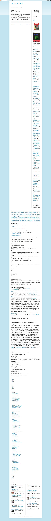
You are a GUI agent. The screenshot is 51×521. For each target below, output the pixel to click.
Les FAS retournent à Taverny (36, 116)
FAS (18, 214)
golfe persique (35, 218)
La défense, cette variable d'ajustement (16, 473)
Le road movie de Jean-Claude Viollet (16, 398)
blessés (12, 217)
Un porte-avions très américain (36, 126)
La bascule (13, 460)
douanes (39, 217)
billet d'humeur (38, 216)
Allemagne (27, 212)
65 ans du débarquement (27, 211)
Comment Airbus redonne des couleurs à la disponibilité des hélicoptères (36, 87)
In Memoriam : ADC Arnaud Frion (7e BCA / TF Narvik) (16, 240)
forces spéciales (27, 218)
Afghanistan (21, 212)
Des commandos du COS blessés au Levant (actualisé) (17, 506)
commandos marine (21, 217)
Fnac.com (34, 20)
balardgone (31, 216)
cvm (32, 217)
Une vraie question (14, 466)
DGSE (39, 213)
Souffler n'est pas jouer (14, 467)
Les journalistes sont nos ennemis (15, 400)
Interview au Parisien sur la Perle (36, 174)
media (11, 219)
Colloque (28, 213)
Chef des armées (25, 213)
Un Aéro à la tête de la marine (36, 148)
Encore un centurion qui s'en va (14, 489)
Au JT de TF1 (34, 175)
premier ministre (24, 220)
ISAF (30, 214)
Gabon (22, 214)
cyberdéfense (34, 217)
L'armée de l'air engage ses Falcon (36, 195)
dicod (36, 217)
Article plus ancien (28, 24)
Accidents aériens (17, 212)
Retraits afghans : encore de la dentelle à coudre (17, 405)
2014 (12, 386)
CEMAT (16, 213)
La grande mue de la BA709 (36, 88)
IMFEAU (29, 214)
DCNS (35, 213)
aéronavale (28, 216)
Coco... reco (13, 459)
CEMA (15, 213)
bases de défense (35, 216)
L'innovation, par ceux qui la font (30, 505)
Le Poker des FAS (34, 146)
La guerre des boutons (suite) (15, 404)
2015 (12, 385)
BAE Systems (32, 212)
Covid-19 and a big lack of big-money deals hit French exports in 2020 (36, 61)
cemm (16, 217)
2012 (12, 388)
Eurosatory (12, 214)
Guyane (27, 214)
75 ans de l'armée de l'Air (35, 211)
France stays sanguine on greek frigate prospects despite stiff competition (36, 59)
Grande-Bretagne (24, 214)
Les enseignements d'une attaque (14, 224)
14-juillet (20, 211)
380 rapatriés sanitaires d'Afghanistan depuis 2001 (32, 503)
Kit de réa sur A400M (35, 189)
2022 (12, 379)
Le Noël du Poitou (34, 121)
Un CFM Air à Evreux (13, 226)
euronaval (16, 218)
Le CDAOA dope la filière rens (36, 155)
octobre (13, 391)
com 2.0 (18, 217)
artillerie (22, 216)
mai (12, 477)
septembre (13, 392)
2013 (12, 387)
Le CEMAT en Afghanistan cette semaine (16, 407)
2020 (12, 381)
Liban (38, 214)
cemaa (15, 217)
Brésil (39, 212)
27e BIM (22, 211)
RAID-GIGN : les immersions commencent (16, 406)
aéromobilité (26, 216)
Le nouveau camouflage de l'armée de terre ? (19, 509)
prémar (27, 220)
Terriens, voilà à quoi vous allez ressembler (19, 500)
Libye (39, 214)
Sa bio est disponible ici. (29, 297)
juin (12, 476)
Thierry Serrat (32, 347)
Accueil (20, 24)
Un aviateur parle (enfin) (14, 434)
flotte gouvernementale (22, 218)
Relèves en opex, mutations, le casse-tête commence (36, 184)
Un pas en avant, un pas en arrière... (15, 456)
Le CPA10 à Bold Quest (14, 447)
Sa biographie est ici (28, 288)
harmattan (38, 218)
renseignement (33, 220)
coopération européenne (29, 217)
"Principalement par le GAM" (15, 468)
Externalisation (16, 214)
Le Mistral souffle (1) (14, 418)
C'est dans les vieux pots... (14, 428)
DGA (38, 213)
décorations (12, 218)
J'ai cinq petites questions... (15, 439)
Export (14, 214)
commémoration (25, 217)
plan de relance (16, 220)
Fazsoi (19, 214)
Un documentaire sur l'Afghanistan (15, 399)
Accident (14, 212)
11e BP (16, 211)
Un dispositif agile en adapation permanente (15, 235)
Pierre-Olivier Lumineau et (18, 347)
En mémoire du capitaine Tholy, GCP (16, 441)
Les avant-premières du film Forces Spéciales (16, 425)
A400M (39, 211)
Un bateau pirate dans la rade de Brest (16, 394)
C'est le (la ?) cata (14, 449)
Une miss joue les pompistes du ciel (15, 421)
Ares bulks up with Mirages (35, 69)
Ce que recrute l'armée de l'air (15, 414)
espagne (14, 218)
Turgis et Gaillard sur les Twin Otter (36, 136)
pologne (20, 220)
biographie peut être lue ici (34, 294)
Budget (12, 213)
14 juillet (18, 211)
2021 (12, 380)
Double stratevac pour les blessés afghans (16, 452)
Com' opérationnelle (31, 213)
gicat (33, 218)
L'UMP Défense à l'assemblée (15, 426)
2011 (12, 389)
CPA (18, 213)
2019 (12, 382)
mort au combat (19, 219)
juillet (12, 475)
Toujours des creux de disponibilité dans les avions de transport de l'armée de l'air (36, 144)
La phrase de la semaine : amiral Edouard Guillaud (17, 442)
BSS (36, 212)
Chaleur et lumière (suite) (14, 432)
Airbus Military (24, 212)
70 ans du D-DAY (31, 211)
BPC (34, 212)
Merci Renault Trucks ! (14, 435)
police (18, 220)
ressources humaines (38, 220)
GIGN (21, 214)
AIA (11, 212)
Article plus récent (13, 24)
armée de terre (18, 216)
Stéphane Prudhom (24, 347)
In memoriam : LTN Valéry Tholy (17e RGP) (16, 454)
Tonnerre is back (13, 433)
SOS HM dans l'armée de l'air (36, 171)
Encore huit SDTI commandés (15, 393)
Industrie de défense (34, 214)
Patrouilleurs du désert (35, 125)
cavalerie (14, 217)
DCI (34, 213)
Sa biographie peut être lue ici (36, 292)
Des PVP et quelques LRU (14, 453)
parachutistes (34, 219)
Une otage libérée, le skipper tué (15, 446)
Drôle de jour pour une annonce (15, 462)
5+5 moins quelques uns (14, 420)
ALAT (12, 212)
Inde (31, 214)
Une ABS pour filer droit (14, 445)
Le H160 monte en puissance (36, 89)
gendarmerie (31, 218)
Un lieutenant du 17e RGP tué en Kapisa (16, 455)
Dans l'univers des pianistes (15, 461)
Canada (20, 213)
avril (12, 478)
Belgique (38, 212)
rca (28, 220)
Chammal (22, 213)
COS (17, 213)
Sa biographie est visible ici (16, 289)
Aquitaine (29, 212)
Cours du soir (13, 419)
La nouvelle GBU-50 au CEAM (36, 147)
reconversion (30, 220)
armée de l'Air (13, 216)
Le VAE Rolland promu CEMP (36, 167)
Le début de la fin (14, 413)
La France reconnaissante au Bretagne (16, 411)
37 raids (13, 412)
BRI (35, 212)
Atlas (30, 212)
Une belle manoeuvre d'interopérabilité (16, 427)
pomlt (22, 220)
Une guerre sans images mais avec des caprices (16, 233)
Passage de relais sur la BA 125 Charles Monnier (16, 495)
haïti (39, 218)
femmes (19, 218)
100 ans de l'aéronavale (13, 211)
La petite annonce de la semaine (15, 469)
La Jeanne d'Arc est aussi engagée (36, 191)
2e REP (23, 211)
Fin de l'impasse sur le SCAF (36, 94)
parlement (37, 219)
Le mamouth (17, 3)
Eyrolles (34, 19)
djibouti (37, 217)
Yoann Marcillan (12, 347)
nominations (28, 219)
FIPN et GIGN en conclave (14, 448)
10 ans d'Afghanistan (14, 440)
